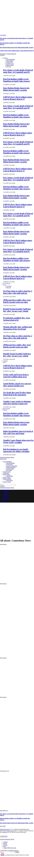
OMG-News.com (4, 829)
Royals (5, 843)
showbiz (4, 832)
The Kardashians (10, 59)
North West (6, 473)
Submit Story (3, 459)
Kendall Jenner (10, 469)
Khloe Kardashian (10, 467)
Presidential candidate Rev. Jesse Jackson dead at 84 (16, 319)
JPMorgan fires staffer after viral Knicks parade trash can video (17, 301)
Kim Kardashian (10, 463)
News (4, 284)
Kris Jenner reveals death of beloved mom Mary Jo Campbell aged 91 (18, 71)
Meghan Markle (7, 479)
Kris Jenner (9, 470)
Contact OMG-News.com (9, 847)
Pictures (5, 410)
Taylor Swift (9, 62)
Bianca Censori (7, 482)
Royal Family (6, 408)
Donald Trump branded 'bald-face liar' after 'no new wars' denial (17, 310)
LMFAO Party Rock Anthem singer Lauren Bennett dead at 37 (17, 50)
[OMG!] (2, 55)
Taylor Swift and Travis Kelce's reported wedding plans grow (16, 376)
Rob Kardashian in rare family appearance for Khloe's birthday (16, 450)
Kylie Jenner (9, 464)
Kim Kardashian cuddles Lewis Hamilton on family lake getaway (16, 80)
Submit (17, 852)
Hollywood (10, 830)
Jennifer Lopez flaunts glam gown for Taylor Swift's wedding (18, 441)
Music (4, 362)
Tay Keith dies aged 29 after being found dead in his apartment (17, 393)
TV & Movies (6, 283)
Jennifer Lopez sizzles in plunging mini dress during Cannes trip (17, 402)
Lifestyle (5, 360)
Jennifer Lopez (10, 63)
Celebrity (5, 58)
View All (8, 66)
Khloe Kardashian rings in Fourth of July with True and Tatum (18, 432)
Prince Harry (9, 480)
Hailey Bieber (9, 61)
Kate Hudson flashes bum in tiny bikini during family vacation (16, 47)
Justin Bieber (9, 476)
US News (8, 286)
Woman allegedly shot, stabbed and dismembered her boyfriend (17, 328)
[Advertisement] (17, 17)
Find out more (4, 836)
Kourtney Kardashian (11, 466)
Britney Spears (10, 65)
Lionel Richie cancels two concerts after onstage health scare (17, 385)
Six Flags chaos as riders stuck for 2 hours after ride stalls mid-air (17, 292)
